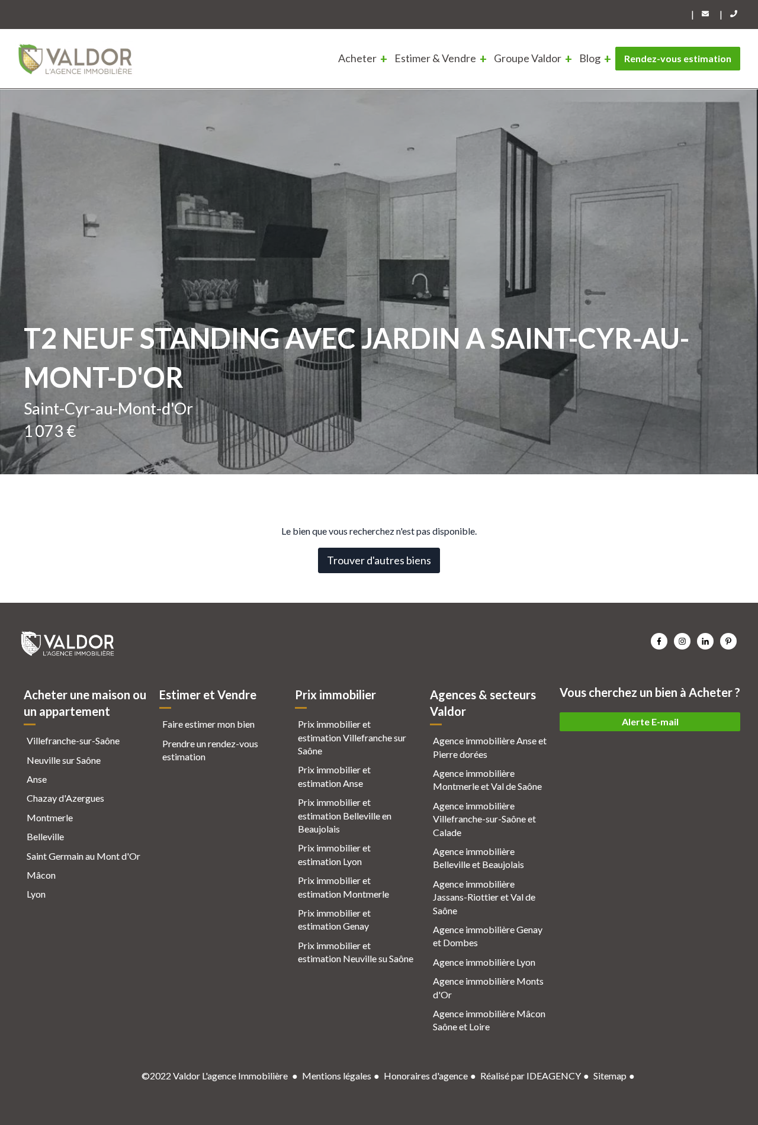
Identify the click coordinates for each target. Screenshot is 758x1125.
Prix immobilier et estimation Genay (334, 919)
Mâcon (41, 874)
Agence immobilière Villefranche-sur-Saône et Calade (484, 819)
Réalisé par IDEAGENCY (530, 1075)
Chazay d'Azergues (65, 797)
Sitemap (610, 1075)
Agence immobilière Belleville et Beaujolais (478, 858)
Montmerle (50, 817)
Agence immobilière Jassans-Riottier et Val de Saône (484, 897)
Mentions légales (336, 1075)
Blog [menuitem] (589, 58)
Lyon (36, 893)
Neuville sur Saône (64, 760)
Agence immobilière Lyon (484, 961)
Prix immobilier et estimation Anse (334, 776)
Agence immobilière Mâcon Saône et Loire (489, 1020)
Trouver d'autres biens (379, 560)
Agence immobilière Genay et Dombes (487, 936)
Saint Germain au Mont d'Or (83, 856)
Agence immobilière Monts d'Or (488, 987)
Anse (37, 779)
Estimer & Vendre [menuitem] (435, 58)
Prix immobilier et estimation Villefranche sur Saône (352, 737)
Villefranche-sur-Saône (73, 740)
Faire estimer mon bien (208, 723)
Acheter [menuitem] (357, 58)
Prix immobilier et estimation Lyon (334, 854)
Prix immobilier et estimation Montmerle (343, 887)
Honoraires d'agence (426, 1075)
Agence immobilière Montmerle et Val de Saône (487, 779)
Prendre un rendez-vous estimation (210, 750)
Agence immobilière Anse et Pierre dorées (490, 747)
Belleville (45, 836)
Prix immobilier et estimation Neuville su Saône (355, 952)
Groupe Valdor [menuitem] (527, 58)
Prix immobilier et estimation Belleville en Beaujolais (344, 815)
